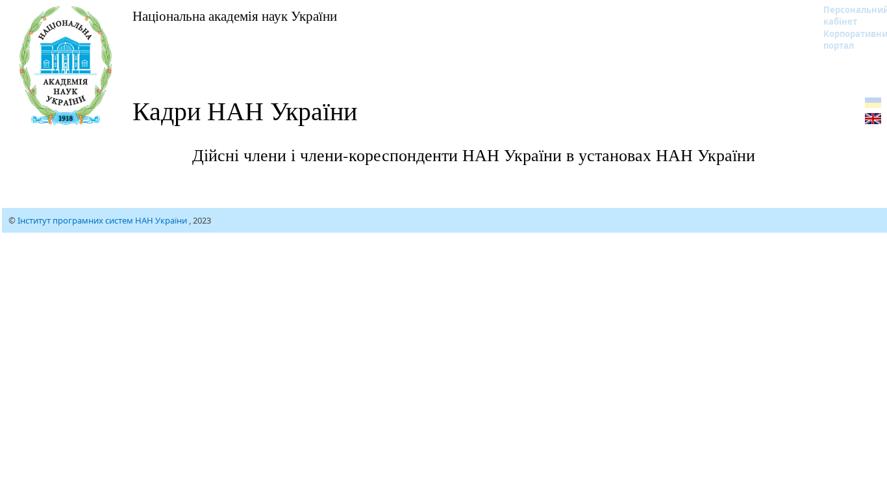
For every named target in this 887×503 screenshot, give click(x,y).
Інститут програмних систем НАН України (103, 220)
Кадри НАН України (244, 110)
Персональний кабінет (847, 15)
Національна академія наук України (234, 15)
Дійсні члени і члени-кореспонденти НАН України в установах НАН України (473, 155)
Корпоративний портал (847, 39)
